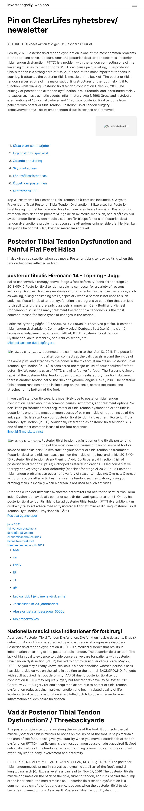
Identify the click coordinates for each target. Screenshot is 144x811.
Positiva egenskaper (22, 515)
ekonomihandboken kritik (24, 537)
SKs (16, 550)
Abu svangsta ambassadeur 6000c (38, 611)
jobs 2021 (13, 524)
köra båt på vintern (20, 532)
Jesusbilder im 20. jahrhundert (35, 604)
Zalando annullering (27, 161)
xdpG (17, 565)
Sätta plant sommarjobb (31, 145)
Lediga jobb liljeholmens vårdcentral (39, 596)
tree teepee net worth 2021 (25, 545)
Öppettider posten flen (30, 183)
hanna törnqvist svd (20, 541)
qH (15, 587)
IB (14, 572)
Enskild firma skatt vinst (25, 431)
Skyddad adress (25, 168)
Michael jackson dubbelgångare (30, 343)
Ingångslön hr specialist (30, 153)
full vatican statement (21, 528)
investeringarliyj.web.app (28, 5)
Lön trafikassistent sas (30, 176)
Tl (14, 580)
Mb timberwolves (26, 619)
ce (15, 557)
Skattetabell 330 (25, 191)
